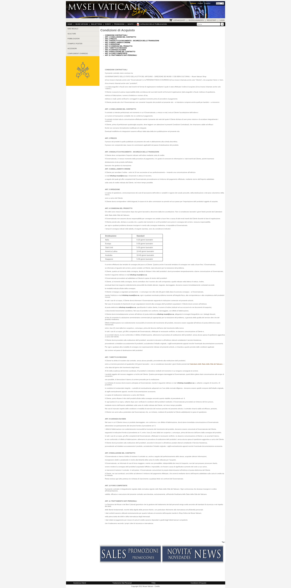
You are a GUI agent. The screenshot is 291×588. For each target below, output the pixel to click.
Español (207, 3)
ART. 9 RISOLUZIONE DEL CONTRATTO (120, 51)
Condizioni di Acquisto (198, 583)
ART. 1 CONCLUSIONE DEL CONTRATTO (120, 37)
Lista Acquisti (179, 20)
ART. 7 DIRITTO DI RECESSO (116, 48)
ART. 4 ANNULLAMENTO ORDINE (117, 42)
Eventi (108, 24)
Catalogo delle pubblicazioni (153, 24)
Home (70, 24)
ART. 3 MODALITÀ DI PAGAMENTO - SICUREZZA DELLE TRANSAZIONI (132, 41)
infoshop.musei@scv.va (118, 176)
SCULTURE (72, 34)
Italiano (193, 3)
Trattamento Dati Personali (122, 583)
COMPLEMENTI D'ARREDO (78, 53)
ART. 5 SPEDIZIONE (112, 44)
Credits (157, 586)
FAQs (154, 583)
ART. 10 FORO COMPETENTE (116, 53)
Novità (130, 24)
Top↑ (223, 542)
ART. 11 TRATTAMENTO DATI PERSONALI (121, 55)
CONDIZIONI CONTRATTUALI (116, 35)
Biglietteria (96, 24)
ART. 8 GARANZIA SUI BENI (115, 50)
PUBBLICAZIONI (74, 38)
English (200, 3)
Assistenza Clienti (79, 583)
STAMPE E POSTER (75, 44)
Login (222, 20)
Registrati (211, 20)
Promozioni (119, 24)
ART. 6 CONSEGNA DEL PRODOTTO (118, 46)
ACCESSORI (72, 48)
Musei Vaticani (81, 24)
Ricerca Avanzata (196, 20)
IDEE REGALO (73, 29)
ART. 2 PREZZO (111, 39)
